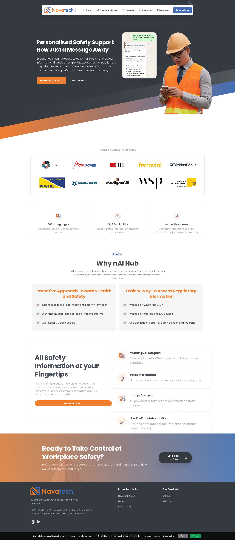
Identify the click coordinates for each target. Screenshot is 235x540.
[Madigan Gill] (117, 183)
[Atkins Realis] (183, 165)
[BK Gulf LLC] (51, 183)
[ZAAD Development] (183, 182)
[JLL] (117, 165)
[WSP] (150, 183)
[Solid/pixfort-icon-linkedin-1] (38, 522)
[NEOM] (51, 165)
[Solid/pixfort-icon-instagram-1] (33, 522)
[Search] (189, 2)
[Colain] (84, 182)
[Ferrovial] (150, 165)
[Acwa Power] (84, 165)
